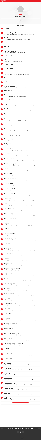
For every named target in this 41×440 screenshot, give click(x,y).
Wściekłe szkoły (8, 148)
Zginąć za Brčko (8, 313)
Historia (29, 428)
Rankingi (32, 428)
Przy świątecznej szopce (10, 218)
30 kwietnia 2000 (8, 183)
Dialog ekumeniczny (9, 128)
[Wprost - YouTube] (23, 432)
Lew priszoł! (7, 223)
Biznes (13, 428)
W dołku (6, 168)
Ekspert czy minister (9, 233)
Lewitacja (6, 228)
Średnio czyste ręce (9, 293)
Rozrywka (25, 428)
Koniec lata (7, 243)
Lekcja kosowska (8, 273)
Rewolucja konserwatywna (11, 323)
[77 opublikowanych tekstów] (22, 20)
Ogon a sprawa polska (10, 193)
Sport (18, 428)
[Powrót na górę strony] (39, 428)
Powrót (20, 402)
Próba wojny (7, 288)
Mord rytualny (7, 143)
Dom (23, 428)
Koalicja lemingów (9, 208)
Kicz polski (7, 318)
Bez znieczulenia (8, 328)
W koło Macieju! (8, 133)
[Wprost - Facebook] (18, 432)
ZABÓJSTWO (7, 398)
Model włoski (7, 368)
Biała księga (7, 373)
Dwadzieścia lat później (10, 158)
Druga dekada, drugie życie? (11, 333)
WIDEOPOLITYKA (8, 393)
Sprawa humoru (8, 118)
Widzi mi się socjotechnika (11, 238)
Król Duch (6, 348)
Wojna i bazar (7, 298)
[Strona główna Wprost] (3, 1)
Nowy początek (8, 173)
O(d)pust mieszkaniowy (10, 178)
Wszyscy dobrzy (8, 358)
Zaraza (5, 203)
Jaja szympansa (8, 353)
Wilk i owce (7, 153)
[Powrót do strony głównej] (2, 428)
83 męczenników (8, 253)
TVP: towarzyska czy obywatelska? (13, 343)
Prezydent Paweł (8, 263)
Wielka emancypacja (9, 283)
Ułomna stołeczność (9, 383)
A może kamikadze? (9, 188)
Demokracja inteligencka (10, 163)
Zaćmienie (6, 258)
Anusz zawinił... (8, 308)
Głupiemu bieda (8, 378)
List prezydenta (8, 198)
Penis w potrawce (8, 248)
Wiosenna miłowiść (9, 123)
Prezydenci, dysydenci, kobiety (12, 268)
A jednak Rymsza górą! (10, 303)
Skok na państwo (8, 338)
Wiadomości (9, 428)
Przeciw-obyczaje (8, 138)
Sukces (6, 278)
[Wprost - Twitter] (20, 432)
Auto (20, 428)
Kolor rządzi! (7, 363)
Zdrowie (16, 428)
